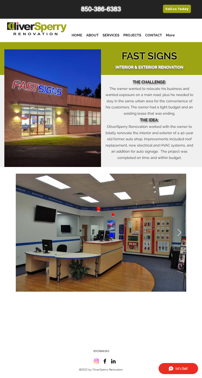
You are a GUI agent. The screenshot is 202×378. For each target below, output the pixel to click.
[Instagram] (96, 361)
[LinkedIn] (113, 361)
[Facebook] (105, 361)
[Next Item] (179, 233)
